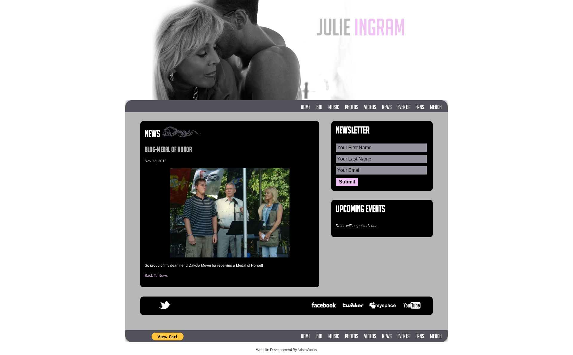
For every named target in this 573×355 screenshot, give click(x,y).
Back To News (156, 276)
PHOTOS (351, 108)
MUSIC (333, 108)
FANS (419, 108)
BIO (319, 108)
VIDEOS (370, 108)
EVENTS (403, 108)
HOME (305, 108)
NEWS (387, 108)
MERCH (436, 108)
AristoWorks (307, 350)
